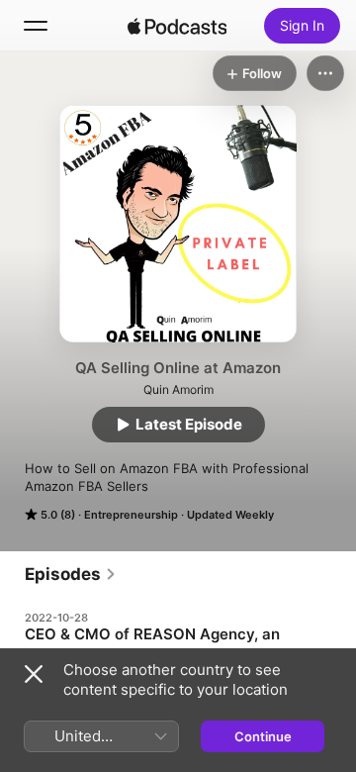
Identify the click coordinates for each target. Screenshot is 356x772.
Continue (263, 736)
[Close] (34, 674)
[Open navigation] (35, 26)
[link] (71, 574)
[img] (177, 26)
